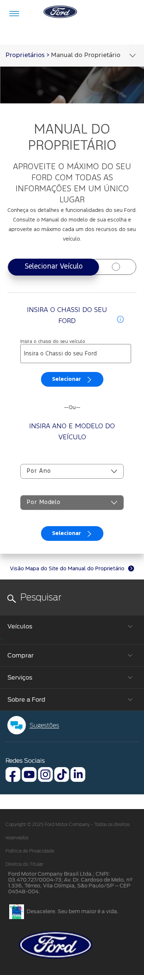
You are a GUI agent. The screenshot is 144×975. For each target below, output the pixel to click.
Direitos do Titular (24, 864)
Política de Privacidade (30, 851)
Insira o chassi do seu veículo (52, 342)
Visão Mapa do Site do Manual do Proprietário (67, 568)
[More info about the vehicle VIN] (120, 319)
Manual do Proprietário (85, 55)
